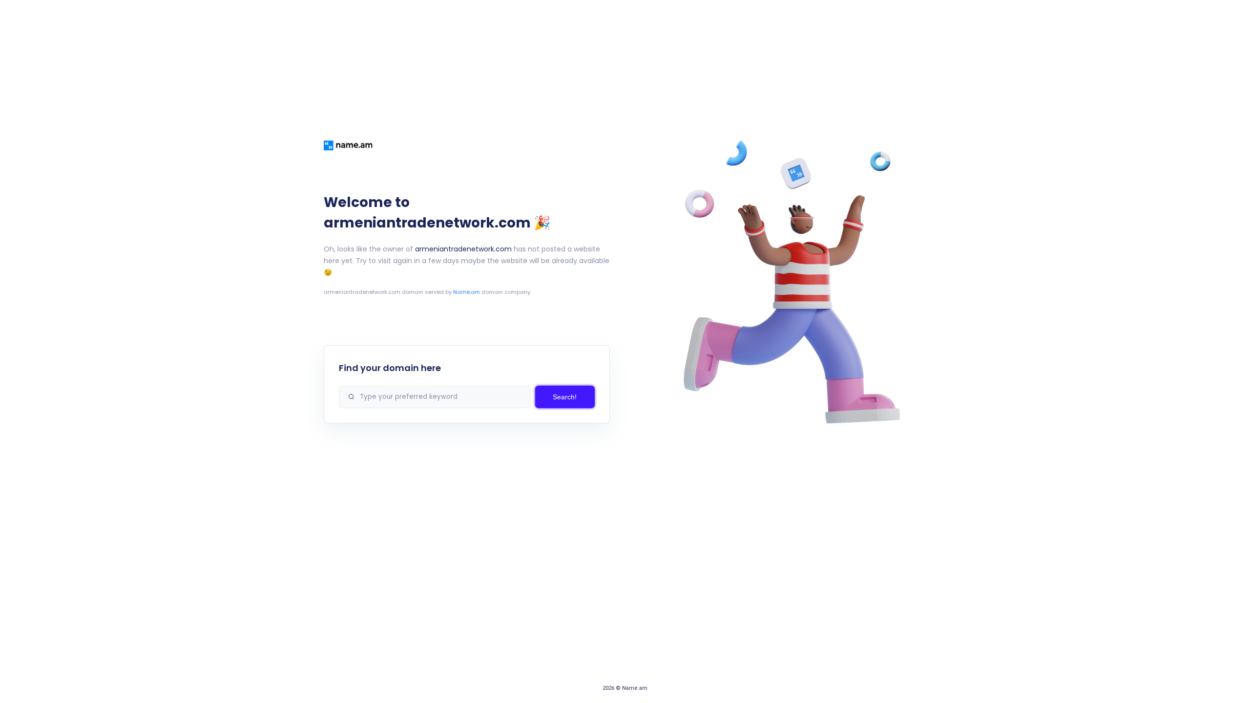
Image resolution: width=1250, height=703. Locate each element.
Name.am (466, 292)
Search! (565, 397)
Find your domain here (390, 368)
